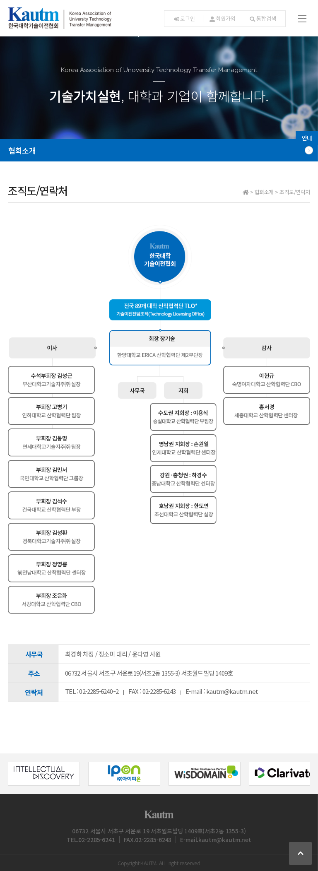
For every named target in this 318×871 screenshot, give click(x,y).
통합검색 (266, 18)
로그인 (187, 18)
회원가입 (225, 18)
